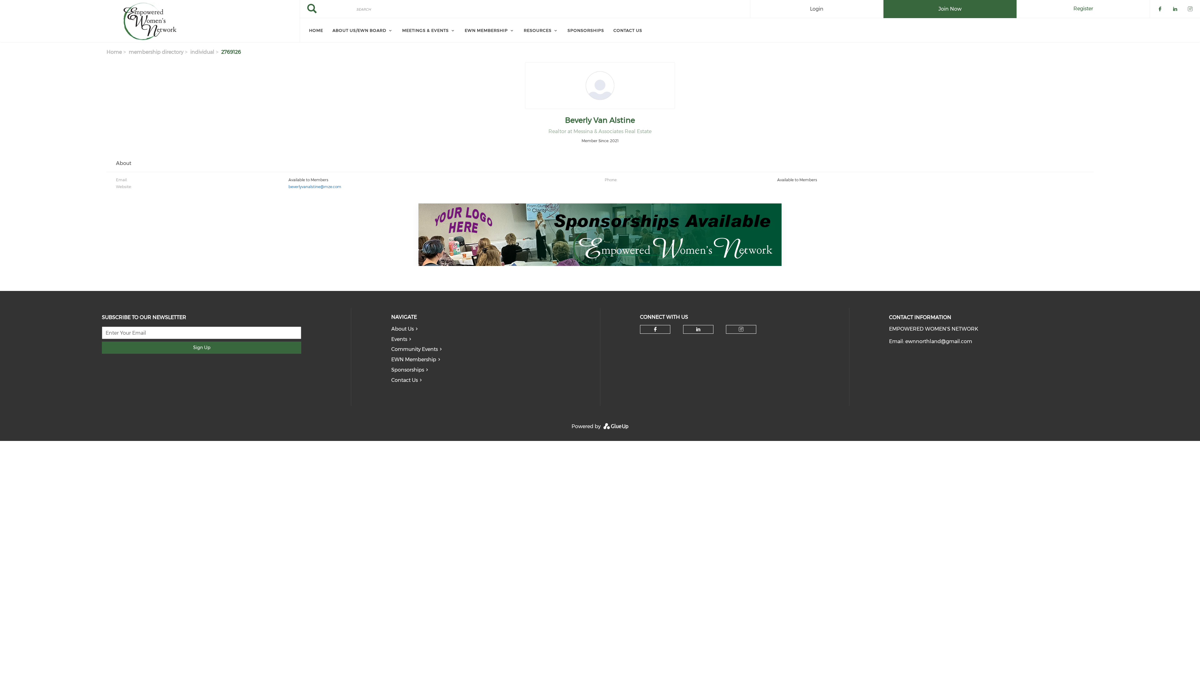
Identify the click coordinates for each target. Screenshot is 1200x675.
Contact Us (404, 380)
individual (202, 52)
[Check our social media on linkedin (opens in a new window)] (698, 329)
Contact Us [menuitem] (627, 30)
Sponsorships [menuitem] (586, 30)
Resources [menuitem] (538, 30)
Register (1083, 9)
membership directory (156, 52)
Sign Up (201, 347)
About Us (402, 329)
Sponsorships (407, 370)
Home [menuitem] (316, 30)
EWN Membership (413, 359)
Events (399, 339)
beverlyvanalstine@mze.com (314, 186)
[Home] (150, 21)
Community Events (414, 349)
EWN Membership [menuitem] (486, 30)
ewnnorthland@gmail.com (938, 341)
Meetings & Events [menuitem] (425, 30)
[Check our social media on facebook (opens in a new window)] (655, 329)
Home (114, 52)
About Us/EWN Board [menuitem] (359, 30)
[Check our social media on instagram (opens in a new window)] (741, 329)
